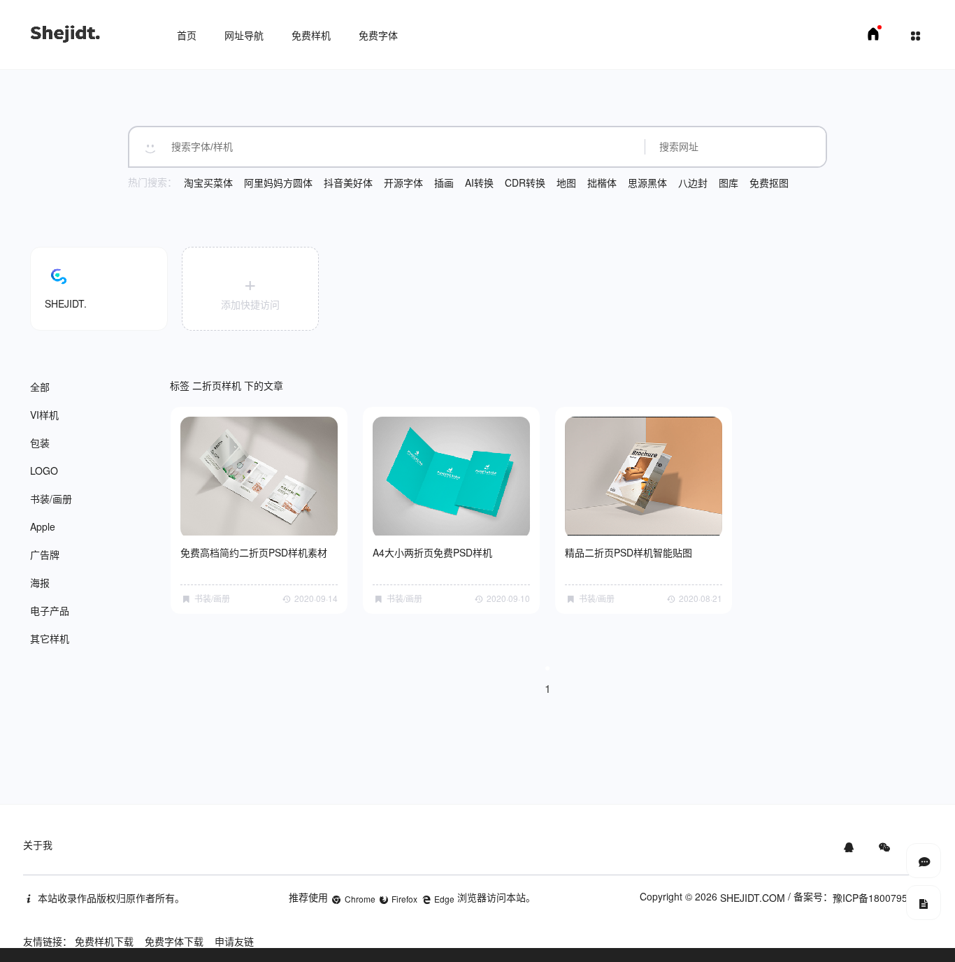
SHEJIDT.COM (752, 898)
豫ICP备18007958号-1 (882, 898)
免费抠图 (769, 182)
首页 (186, 35)
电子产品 (49, 610)
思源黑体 (647, 182)
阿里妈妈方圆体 (278, 182)
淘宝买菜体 (208, 182)
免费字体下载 (174, 941)
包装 (40, 443)
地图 (566, 182)
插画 (444, 182)
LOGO (44, 471)
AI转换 (479, 182)
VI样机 (44, 415)
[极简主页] (873, 38)
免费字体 (378, 35)
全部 (40, 387)
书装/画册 (51, 498)
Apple (42, 526)
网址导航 (244, 35)
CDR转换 (525, 182)
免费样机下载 (104, 941)
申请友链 (234, 941)
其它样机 (49, 638)
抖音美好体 (348, 182)
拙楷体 (602, 182)
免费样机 (311, 35)
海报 (40, 582)
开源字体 (403, 182)
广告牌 (44, 554)
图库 (728, 182)
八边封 (693, 182)
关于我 (37, 845)
